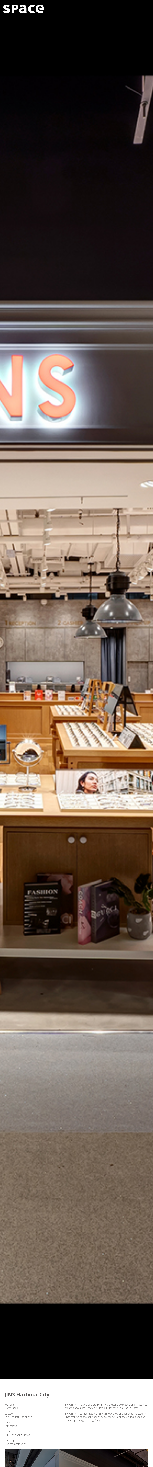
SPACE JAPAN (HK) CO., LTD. (23, 9)
